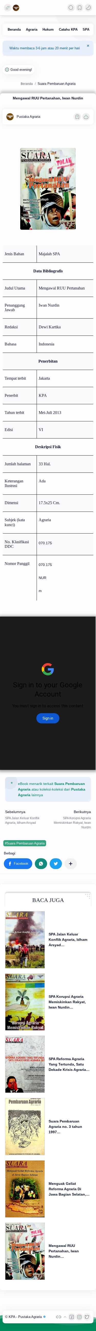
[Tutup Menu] (88, 48)
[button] (88, 7)
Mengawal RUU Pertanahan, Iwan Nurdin (64, 1251)
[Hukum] (48, 29)
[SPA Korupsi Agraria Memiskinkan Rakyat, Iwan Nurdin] (25, 1002)
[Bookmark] (79, 7)
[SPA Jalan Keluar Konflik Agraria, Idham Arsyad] (25, 939)
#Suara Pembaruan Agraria (25, 843)
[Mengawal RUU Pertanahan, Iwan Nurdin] (25, 1251)
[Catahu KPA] (68, 29)
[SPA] (86, 29)
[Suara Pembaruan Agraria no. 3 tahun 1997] (25, 1126)
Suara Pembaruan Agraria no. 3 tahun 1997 (65, 1126)
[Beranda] (14, 29)
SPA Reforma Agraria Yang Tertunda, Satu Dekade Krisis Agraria (67, 1064)
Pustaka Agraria (30, 1317)
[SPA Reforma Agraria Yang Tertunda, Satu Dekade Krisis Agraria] (25, 1064)
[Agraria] (31, 29)
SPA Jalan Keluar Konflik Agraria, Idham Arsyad (68, 939)
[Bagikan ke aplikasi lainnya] (71, 863)
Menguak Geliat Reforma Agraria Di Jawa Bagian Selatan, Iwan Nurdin (67, 1189)
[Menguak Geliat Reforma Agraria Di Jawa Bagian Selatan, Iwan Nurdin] (25, 1189)
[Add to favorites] (77, 117)
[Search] (71, 7)
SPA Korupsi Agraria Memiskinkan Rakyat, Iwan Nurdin (67, 1001)
